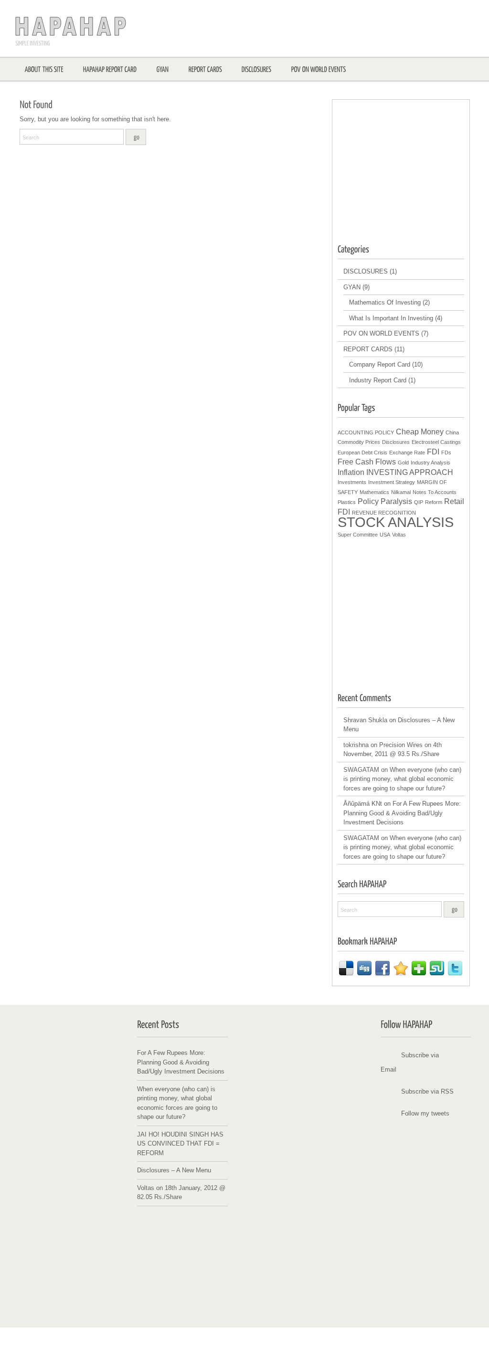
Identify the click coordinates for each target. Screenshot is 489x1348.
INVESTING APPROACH (409, 472)
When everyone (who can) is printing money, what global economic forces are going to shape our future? (402, 779)
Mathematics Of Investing (385, 302)
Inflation (351, 472)
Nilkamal (401, 492)
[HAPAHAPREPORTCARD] (110, 69)
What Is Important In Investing (391, 318)
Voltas (399, 534)
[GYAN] (163, 69)
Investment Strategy (391, 482)
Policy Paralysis (385, 501)
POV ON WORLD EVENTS (381, 333)
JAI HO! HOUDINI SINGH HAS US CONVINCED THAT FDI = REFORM (180, 1144)
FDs (446, 452)
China (452, 432)
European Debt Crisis (362, 452)
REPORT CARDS (368, 349)
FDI (433, 452)
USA (385, 534)
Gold (403, 462)
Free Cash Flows (367, 462)
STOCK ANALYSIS (396, 522)
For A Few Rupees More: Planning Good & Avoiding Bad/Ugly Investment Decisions (402, 813)
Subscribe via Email (410, 1062)
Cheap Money (420, 432)
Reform (433, 502)
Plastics (347, 502)
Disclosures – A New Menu (174, 1170)
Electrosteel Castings (436, 442)
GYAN (352, 287)
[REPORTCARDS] (205, 69)
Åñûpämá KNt (362, 803)
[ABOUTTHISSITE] (44, 69)
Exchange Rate (407, 452)
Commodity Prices (359, 442)
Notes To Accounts (435, 492)
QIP (418, 502)
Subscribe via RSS (427, 1091)
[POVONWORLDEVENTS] (319, 69)
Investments (352, 482)
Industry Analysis (430, 462)
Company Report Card (379, 364)
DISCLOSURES (365, 271)
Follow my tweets (425, 1113)
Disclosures (396, 442)
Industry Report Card (377, 380)
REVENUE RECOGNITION (384, 513)
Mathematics (374, 492)
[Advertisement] (409, 165)
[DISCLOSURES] (256, 69)
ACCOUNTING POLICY (366, 432)
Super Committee (358, 534)
